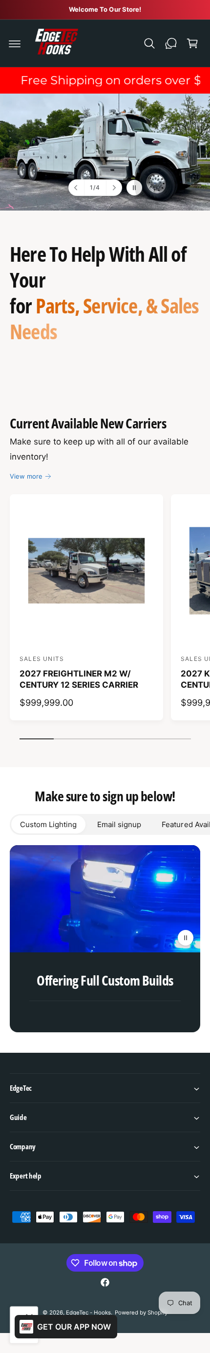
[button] (14, 43)
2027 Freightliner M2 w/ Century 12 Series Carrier (79, 679)
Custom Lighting (48, 824)
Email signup (119, 824)
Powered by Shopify (141, 1312)
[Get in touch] (171, 43)
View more (26, 476)
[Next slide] (114, 187)
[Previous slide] (76, 187)
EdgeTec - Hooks (88, 1312)
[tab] (48, 824)
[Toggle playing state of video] (185, 938)
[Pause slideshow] (134, 187)
